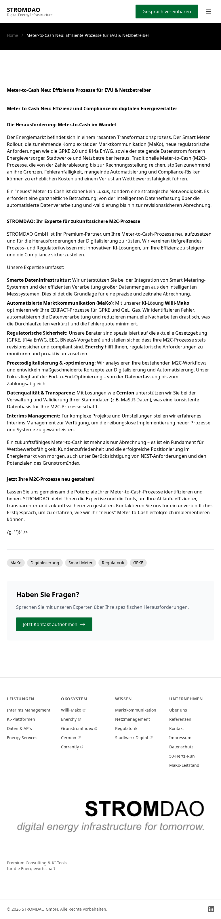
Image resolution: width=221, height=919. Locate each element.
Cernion (68, 737)
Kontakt (176, 728)
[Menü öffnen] (208, 11)
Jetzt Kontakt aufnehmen (50, 624)
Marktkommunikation (135, 710)
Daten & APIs (19, 728)
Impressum (180, 737)
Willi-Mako (71, 710)
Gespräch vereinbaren (166, 11)
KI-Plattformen (21, 719)
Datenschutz (181, 747)
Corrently (70, 747)
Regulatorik (126, 728)
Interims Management (28, 710)
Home (12, 35)
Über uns (178, 710)
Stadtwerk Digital (131, 737)
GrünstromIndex (77, 728)
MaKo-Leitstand (184, 765)
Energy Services (22, 737)
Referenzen (180, 719)
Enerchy (69, 719)
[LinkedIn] (211, 909)
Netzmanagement (132, 719)
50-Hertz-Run (182, 756)
